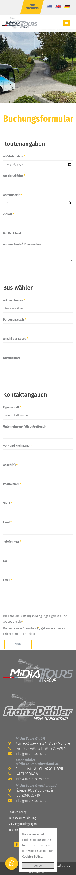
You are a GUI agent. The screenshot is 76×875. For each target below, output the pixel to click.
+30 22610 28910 (27, 795)
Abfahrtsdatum (14, 156)
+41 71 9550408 (26, 774)
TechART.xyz (38, 872)
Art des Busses (14, 300)
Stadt (7, 503)
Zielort (8, 214)
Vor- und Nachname (17, 445)
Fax (5, 561)
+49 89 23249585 (27, 748)
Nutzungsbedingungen (22, 824)
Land (7, 522)
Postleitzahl (12, 484)
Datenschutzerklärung (22, 818)
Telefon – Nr (12, 541)
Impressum (15, 830)
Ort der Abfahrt (14, 176)
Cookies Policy (17, 812)
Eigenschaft (12, 407)
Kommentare (11, 358)
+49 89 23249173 (54, 748)
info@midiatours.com (32, 753)
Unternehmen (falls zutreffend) (24, 426)
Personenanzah (14, 319)
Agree (38, 865)
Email (7, 580)
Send (18, 644)
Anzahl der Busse (15, 339)
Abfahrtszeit (12, 195)
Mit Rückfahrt (12, 233)
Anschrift (10, 465)
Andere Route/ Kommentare (22, 244)
